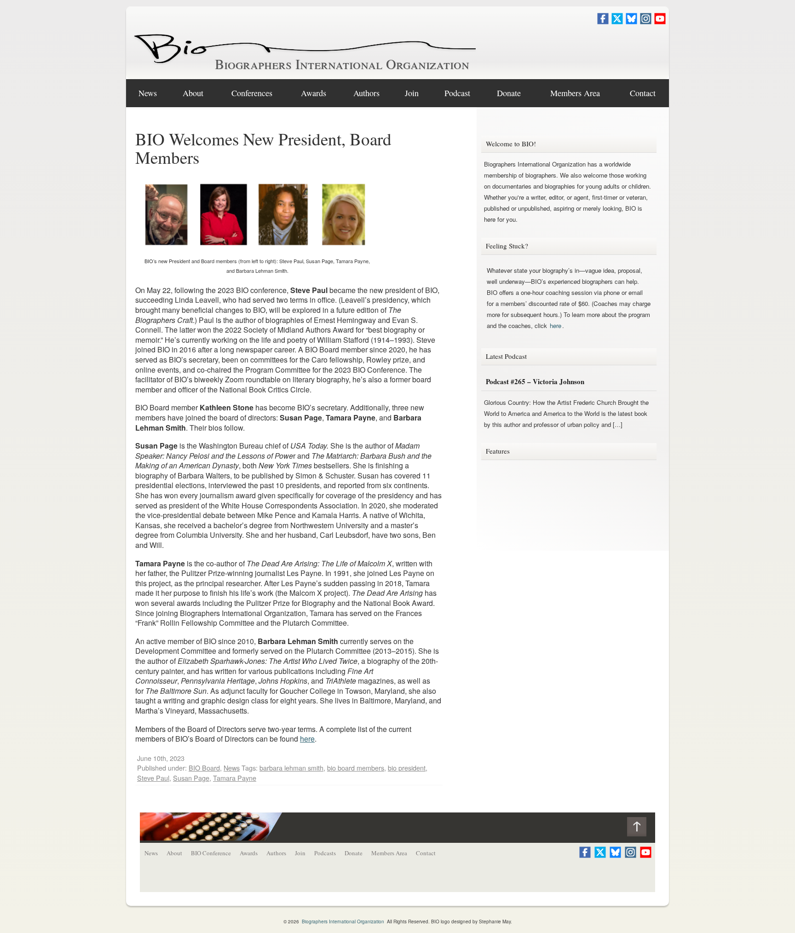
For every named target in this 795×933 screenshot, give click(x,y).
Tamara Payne (234, 778)
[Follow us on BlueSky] (631, 21)
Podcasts (325, 853)
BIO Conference (211, 853)
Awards (313, 92)
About (193, 92)
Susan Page (191, 778)
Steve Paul (153, 778)
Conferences (251, 92)
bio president (407, 767)
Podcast (457, 92)
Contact (643, 92)
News (147, 92)
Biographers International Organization (342, 63)
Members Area (389, 853)
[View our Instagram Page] (645, 21)
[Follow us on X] (617, 21)
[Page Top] (641, 829)
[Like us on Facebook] (603, 21)
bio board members (355, 767)
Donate (509, 92)
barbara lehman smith (291, 767)
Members (575, 92)
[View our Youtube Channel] (660, 21)
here (307, 738)
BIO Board (204, 767)
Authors (366, 92)
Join (412, 92)
